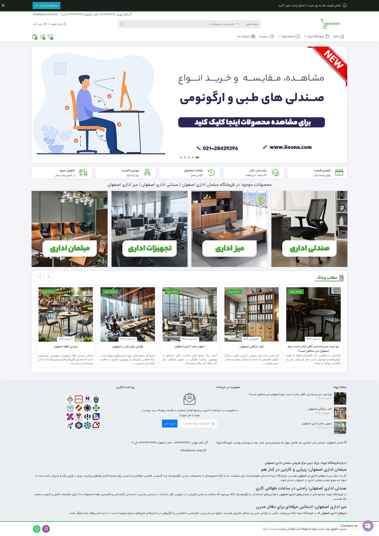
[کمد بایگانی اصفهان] (251, 314)
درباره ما (264, 36)
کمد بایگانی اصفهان (252, 346)
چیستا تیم (270, 529)
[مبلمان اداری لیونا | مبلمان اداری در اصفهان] (330, 24)
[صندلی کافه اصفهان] (65, 314)
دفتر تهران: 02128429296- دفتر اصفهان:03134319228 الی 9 (94, 15)
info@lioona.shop (43, 15)
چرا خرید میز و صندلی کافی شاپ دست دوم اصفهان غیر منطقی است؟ (313, 348)
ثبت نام (169, 423)
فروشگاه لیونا (315, 36)
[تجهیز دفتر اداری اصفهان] (189, 314)
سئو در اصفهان (221, 529)
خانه (336, 36)
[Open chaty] (368, 525)
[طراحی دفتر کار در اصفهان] (127, 314)
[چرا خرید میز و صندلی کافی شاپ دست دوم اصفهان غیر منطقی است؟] (313, 314)
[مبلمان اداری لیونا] (189, 105)
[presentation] (49, 276)
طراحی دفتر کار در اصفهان (127, 346)
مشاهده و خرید (48, 5)
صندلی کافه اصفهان (66, 346)
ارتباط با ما (243, 36)
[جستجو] (122, 24)
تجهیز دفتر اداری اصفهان (190, 346)
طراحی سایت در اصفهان (247, 529)
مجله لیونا (287, 36)
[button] (198, 157)
